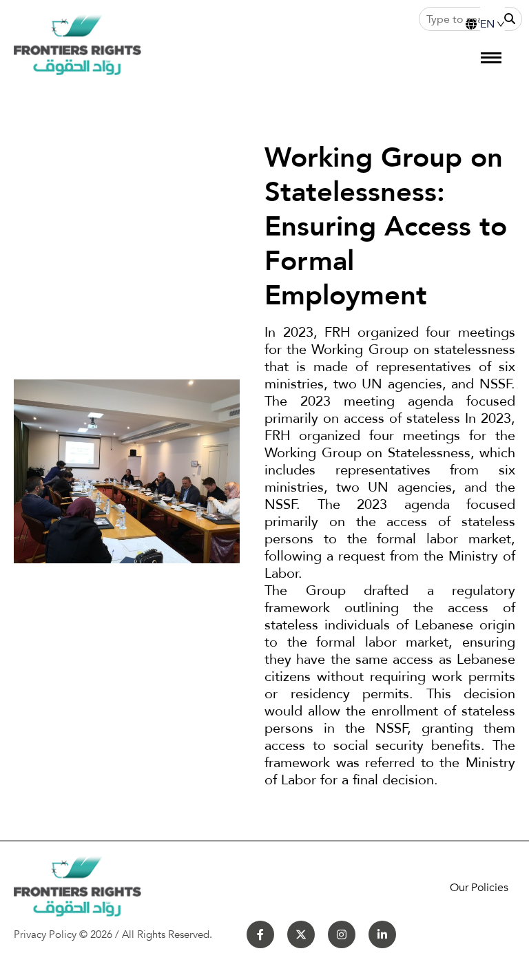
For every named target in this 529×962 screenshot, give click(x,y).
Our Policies (479, 887)
